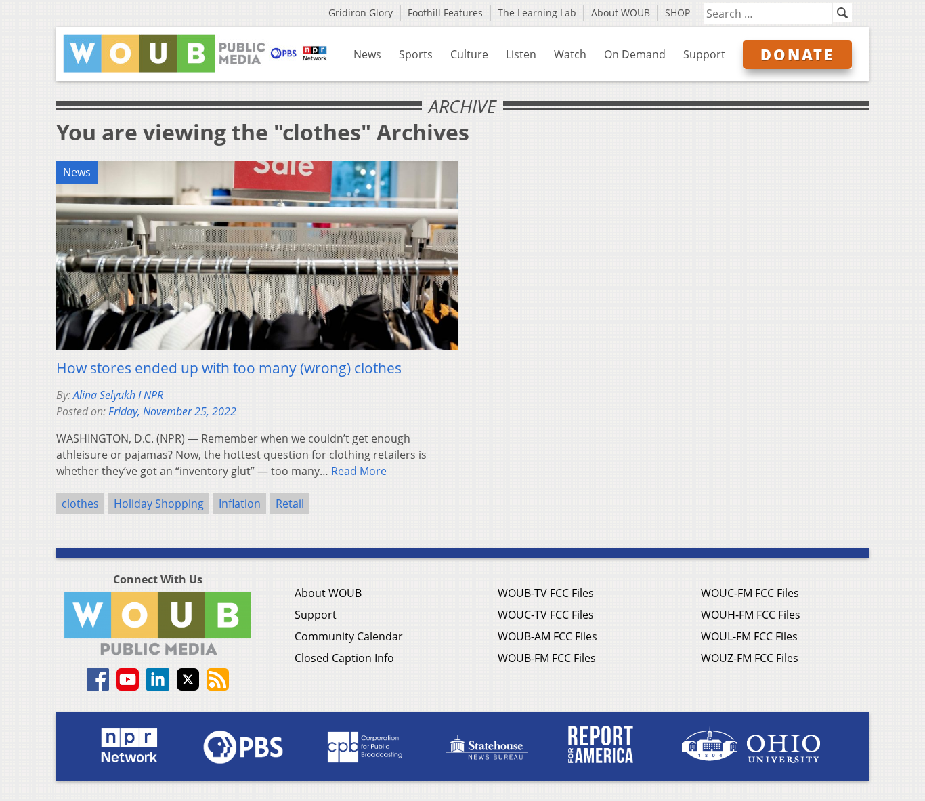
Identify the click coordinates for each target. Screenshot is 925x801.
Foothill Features (445, 12)
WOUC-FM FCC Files (750, 593)
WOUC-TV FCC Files (546, 614)
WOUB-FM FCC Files (547, 658)
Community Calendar (349, 636)
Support (704, 54)
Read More (359, 471)
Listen (521, 54)
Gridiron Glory (360, 12)
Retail (290, 503)
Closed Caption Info (344, 658)
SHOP (677, 12)
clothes (80, 503)
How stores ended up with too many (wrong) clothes (229, 368)
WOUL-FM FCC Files (749, 636)
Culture (469, 54)
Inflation (240, 503)
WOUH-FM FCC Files (750, 614)
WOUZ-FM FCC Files (749, 658)
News (367, 54)
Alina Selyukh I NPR (118, 395)
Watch (570, 54)
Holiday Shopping (159, 503)
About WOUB (620, 12)
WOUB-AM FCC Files (547, 636)
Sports (416, 54)
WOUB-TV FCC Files (546, 593)
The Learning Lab (537, 12)
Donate (797, 54)
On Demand (635, 54)
